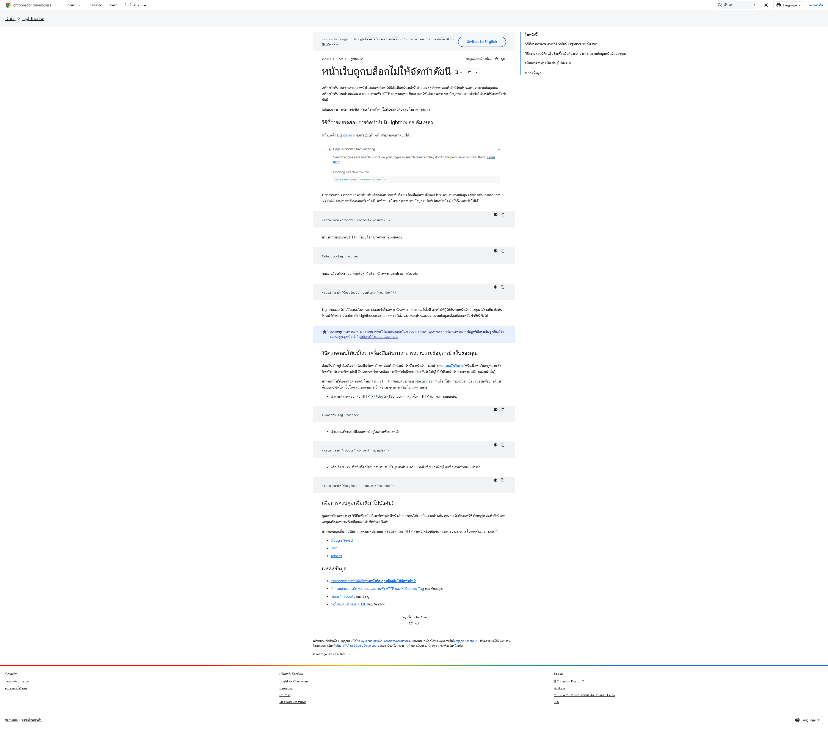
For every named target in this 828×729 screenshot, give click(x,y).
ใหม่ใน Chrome (135, 5)
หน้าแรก (326, 59)
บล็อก (114, 5)
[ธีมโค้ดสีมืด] (495, 214)
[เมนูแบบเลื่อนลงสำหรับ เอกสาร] (80, 5)
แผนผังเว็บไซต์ (454, 366)
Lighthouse (33, 18)
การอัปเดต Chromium (293, 681)
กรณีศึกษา (95, 5)
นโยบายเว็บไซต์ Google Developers (357, 645)
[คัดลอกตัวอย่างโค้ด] (502, 214)
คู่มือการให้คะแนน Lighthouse (379, 337)
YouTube (559, 688)
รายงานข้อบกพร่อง (17, 681)
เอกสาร (71, 5)
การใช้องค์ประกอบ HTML (348, 604)
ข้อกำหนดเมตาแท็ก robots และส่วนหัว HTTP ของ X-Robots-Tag (377, 589)
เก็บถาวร (284, 695)
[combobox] (737, 5)
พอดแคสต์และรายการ (292, 702)
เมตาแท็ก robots (343, 596)
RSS (556, 702)
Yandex (336, 556)
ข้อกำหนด (11, 720)
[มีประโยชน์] (496, 59)
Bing (334, 548)
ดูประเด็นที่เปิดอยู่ (16, 688)
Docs (10, 18)
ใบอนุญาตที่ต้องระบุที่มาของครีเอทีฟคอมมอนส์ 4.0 (384, 641)
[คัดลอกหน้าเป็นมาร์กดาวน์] (470, 72)
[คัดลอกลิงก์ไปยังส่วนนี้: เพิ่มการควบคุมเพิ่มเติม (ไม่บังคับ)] (398, 503)
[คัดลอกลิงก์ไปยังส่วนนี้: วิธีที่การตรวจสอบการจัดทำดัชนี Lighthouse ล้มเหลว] (437, 122)
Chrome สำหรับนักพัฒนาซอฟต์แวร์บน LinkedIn (584, 695)
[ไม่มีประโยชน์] (503, 59)
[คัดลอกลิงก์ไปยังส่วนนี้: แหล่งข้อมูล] (351, 568)
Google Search (342, 540)
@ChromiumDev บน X (569, 681)
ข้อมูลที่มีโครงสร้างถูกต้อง (483, 332)
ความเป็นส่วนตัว (32, 720)
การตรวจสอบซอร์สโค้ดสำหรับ (373, 581)
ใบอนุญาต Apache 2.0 (466, 641)
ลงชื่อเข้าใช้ (816, 5)
